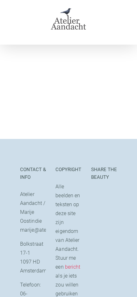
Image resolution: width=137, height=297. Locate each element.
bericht (73, 267)
